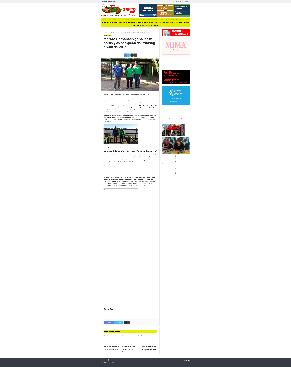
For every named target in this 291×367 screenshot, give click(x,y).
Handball (114, 22)
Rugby (171, 22)
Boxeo (155, 19)
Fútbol (187, 19)
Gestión (104, 22)
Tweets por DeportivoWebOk (176, 118)
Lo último (110, 32)
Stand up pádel (178, 22)
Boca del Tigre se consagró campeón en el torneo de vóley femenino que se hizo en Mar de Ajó (111, 349)
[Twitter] (120, 1)
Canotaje (160, 19)
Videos (148, 25)
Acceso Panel (186, 360)
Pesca (163, 22)
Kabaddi (138, 22)
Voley (143, 25)
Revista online (154, 25)
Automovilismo (127, 19)
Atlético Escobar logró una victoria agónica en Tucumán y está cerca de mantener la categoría (149, 349)
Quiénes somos (179, 1)
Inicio (173, 1)
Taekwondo (186, 22)
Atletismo (119, 19)
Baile (133, 19)
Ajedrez (104, 19)
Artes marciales (111, 19)
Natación (151, 22)
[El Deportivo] (118, 10)
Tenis (134, 25)
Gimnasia (109, 22)
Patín (160, 22)
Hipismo (120, 22)
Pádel (156, 22)
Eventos (172, 19)
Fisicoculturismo (179, 19)
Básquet (138, 19)
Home (105, 32)
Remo (167, 22)
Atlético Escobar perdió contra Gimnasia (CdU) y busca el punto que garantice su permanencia (129, 349)
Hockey (125, 22)
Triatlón (139, 25)
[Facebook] (117, 1)
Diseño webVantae (107, 362)
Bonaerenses (149, 19)
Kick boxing (145, 22)
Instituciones (131, 22)
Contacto (187, 1)
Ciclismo (167, 19)
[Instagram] (122, 1)
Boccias (143, 19)
